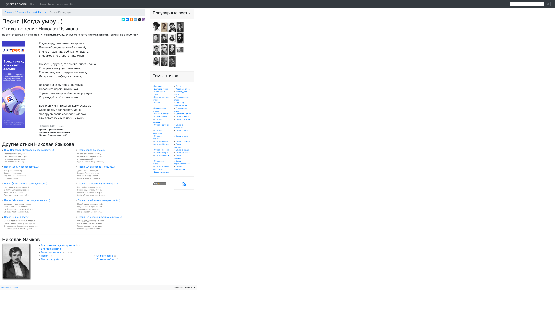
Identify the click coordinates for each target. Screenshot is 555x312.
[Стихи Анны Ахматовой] (156, 27)
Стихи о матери (183, 141)
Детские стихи (161, 89)
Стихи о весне (160, 117)
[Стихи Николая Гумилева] (180, 27)
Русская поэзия (15, 4)
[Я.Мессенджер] (123, 19)
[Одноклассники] (131, 19)
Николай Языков (37, 12)
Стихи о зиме (182, 130)
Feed (72, 4)
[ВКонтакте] (127, 19)
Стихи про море (161, 155)
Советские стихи (183, 114)
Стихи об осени (183, 153)
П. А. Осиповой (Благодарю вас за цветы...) (29, 149)
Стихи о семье (182, 150)
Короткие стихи (183, 89)
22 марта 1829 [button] (47, 126)
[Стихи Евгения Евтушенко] (156, 38)
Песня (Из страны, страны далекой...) (25, 183)
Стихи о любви (105, 259)
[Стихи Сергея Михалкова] (164, 49)
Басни (178, 86)
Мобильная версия (9, 287)
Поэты (33, 4)
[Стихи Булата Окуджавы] (180, 49)
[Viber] (143, 19)
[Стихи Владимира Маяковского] (156, 49)
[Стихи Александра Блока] (164, 27)
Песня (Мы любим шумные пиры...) (98, 183)
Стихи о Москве (161, 144)
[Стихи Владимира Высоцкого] (172, 27)
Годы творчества (58, 4)
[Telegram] (135, 19)
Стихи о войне (104, 255)
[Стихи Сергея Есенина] (164, 38)
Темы (43, 4)
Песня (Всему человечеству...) (21, 166)
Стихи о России (161, 150)
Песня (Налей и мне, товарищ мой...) (99, 200)
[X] (139, 19)
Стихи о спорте (161, 153)
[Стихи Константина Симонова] (164, 61)
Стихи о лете (182, 136)
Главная (9, 12)
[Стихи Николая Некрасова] (172, 49)
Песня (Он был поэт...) (16, 217)
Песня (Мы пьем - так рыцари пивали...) (27, 200)
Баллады (158, 86)
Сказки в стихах (161, 114)
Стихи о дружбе (50, 259)
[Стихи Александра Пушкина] (156, 61)
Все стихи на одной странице (58, 245)
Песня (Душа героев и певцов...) (96, 166)
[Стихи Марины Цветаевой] (172, 61)
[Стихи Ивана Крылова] (172, 38)
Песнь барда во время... (91, 149)
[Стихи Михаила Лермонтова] (180, 38)
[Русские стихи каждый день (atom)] (184, 184)
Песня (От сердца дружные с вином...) (100, 217)
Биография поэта (51, 248)
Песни (61, 126)
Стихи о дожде (183, 119)
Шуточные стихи (162, 172)
